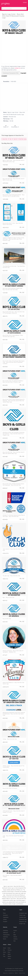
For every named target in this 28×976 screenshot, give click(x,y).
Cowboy (15, 938)
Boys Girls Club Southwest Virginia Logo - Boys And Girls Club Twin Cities (13, 289)
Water (9, 954)
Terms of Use (22, 973)
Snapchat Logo (22, 921)
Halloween (5, 932)
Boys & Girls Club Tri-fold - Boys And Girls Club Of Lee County (13, 224)
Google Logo (22, 923)
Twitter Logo (22, 915)
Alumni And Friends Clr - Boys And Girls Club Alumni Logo (13, 683)
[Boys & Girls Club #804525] (14, 610)
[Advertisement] (14, 49)
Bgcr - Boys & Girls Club (8, 597)
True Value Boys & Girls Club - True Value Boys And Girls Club (14, 267)
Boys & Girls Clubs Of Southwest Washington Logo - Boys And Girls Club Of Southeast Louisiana (13, 362)
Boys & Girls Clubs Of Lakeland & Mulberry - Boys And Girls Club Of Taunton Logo (13, 381)
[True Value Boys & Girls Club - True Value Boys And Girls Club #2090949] (14, 256)
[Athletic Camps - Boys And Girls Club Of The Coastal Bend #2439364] (14, 755)
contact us (17, 68)
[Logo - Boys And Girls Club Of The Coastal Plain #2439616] (14, 826)
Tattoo (9, 958)
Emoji (9, 948)
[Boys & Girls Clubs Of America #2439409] (14, 780)
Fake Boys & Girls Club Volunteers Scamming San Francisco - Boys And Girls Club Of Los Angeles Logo (13, 434)
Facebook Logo (23, 919)
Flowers (9, 950)
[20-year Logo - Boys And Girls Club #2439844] (14, 565)
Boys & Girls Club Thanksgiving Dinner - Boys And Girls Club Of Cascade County (13, 195)
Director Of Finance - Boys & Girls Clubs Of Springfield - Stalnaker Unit (13, 651)
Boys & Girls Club (7, 618)
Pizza (4, 913)
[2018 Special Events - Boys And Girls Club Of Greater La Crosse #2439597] (14, 802)
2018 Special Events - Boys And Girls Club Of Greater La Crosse (13, 811)
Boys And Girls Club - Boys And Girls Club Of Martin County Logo (13, 179)
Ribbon (9, 956)
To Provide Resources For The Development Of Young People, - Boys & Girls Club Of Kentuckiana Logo (13, 853)
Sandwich (5, 915)
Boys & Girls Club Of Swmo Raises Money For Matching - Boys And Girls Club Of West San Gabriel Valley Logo (14, 401)
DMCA (16, 973)
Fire (4, 950)
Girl (14, 932)
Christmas (5, 930)
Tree (4, 956)
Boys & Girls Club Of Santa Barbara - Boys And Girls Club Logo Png (13, 336)
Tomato (5, 919)
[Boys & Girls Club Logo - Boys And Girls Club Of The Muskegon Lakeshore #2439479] (14, 303)
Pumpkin (5, 921)
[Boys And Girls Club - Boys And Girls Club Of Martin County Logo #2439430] (14, 172)
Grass (4, 952)
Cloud (4, 948)
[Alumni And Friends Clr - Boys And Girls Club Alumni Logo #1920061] (14, 670)
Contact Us (11, 973)
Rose (9, 952)
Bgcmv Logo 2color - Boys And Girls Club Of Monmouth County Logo (13, 161)
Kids (14, 941)
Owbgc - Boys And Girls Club (10, 739)
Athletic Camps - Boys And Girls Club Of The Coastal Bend (13, 766)
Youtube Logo (22, 917)
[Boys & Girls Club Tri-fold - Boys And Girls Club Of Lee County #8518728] (14, 212)
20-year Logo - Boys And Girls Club (11, 575)
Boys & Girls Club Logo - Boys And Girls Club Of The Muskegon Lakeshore (13, 312)
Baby (14, 934)
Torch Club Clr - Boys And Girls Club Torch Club (13, 549)
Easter (4, 938)
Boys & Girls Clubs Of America (10, 788)
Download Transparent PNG (10, 73)
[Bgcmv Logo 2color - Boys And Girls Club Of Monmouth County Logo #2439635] (14, 152)
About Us (5, 973)
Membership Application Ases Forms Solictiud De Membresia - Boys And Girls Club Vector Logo (14, 714)
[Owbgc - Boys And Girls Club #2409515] (14, 730)
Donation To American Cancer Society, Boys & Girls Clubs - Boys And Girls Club (14, 515)
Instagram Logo (23, 913)
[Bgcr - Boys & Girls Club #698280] (14, 589)
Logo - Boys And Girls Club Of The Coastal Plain (13, 836)
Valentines (5, 936)
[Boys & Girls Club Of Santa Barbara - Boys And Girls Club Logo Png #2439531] (14, 327)
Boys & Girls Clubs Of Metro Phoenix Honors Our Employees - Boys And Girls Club (13, 484)
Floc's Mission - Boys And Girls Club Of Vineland (12, 876)
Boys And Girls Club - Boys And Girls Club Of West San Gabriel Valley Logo (13, 453)
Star (4, 954)
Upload (25, 2)
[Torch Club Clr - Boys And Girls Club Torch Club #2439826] (14, 535)
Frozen (15, 930)
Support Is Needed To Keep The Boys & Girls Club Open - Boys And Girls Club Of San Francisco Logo (13, 239)
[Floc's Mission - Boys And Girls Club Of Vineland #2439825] (14, 867)
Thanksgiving (6, 934)
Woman (15, 936)
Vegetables (5, 917)
